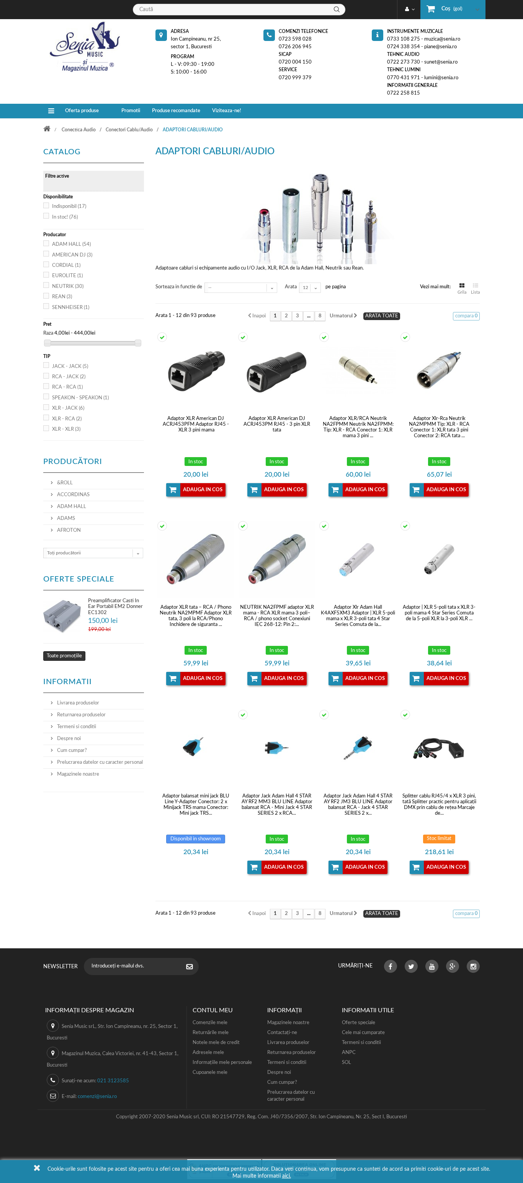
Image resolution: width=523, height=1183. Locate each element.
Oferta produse (82, 110)
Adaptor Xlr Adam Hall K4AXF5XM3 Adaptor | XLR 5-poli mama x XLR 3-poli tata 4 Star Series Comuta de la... (358, 616)
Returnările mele (211, 1032)
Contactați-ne (282, 1032)
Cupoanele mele (210, 1072)
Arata (291, 286)
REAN (62, 296)
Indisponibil (69, 206)
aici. (286, 1176)
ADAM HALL (71, 244)
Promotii (130, 110)
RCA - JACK (68, 376)
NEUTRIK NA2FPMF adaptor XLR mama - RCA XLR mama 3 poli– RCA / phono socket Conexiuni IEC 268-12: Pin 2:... (277, 616)
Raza (48, 333)
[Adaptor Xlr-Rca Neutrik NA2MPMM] (439, 370)
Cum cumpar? (71, 750)
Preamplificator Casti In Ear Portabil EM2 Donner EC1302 (115, 606)
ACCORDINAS (73, 494)
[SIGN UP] (193, 967)
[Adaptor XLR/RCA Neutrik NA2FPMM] (358, 370)
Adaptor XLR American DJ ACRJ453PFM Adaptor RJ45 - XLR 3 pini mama (196, 424)
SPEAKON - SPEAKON (80, 397)
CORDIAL (66, 265)
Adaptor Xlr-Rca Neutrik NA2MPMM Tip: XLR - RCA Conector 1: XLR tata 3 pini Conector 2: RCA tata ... (439, 427)
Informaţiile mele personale (222, 1062)
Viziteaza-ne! (226, 110)
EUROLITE (67, 275)
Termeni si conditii (76, 726)
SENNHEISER (70, 307)
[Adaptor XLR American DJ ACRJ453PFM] (196, 370)
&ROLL (64, 482)
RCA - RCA (67, 387)
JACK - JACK (70, 366)
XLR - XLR (66, 429)
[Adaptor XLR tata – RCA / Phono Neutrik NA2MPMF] (196, 559)
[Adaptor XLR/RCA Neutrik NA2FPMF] (276, 559)
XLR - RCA (67, 419)
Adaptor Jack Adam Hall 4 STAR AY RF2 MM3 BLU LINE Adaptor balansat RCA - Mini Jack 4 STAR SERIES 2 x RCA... (277, 805)
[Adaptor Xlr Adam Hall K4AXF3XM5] (439, 559)
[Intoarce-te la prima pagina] (51, 129)
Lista (475, 292)
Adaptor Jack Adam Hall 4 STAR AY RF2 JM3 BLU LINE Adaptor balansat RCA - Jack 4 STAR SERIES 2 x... (358, 805)
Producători (72, 462)
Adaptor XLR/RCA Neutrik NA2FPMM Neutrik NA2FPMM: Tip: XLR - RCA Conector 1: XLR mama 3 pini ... (358, 427)
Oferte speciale (78, 579)
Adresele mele (208, 1052)
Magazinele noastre (77, 774)
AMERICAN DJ (72, 255)
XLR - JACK (68, 408)
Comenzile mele (210, 1022)
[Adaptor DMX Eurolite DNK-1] (439, 748)
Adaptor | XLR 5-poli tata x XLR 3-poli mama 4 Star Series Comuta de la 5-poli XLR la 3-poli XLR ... (439, 613)
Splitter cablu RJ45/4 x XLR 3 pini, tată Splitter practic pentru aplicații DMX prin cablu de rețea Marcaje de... (439, 805)
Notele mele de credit (216, 1042)
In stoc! (65, 217)
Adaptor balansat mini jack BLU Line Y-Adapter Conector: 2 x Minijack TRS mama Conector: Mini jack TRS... (195, 805)
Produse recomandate (176, 110)
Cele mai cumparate (363, 1032)
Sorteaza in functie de (178, 286)
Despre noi (68, 738)
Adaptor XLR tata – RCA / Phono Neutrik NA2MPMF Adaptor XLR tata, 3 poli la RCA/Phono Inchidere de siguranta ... (196, 616)
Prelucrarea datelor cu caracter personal (99, 762)
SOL (346, 1062)
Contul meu (213, 1010)
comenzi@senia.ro (97, 1096)
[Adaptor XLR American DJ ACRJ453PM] (276, 370)
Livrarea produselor (77, 703)
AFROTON (68, 530)
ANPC (349, 1052)
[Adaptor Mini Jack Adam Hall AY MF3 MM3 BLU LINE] (196, 748)
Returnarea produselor (81, 714)
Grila (462, 292)
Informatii (67, 682)
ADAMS (65, 518)
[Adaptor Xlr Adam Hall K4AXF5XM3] (358, 559)
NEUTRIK (67, 286)
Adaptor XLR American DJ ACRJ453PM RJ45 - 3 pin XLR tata (277, 424)
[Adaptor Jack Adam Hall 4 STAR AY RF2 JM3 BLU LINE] (358, 748)
